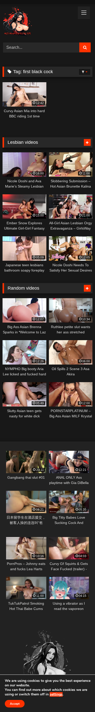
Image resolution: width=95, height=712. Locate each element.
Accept (15, 704)
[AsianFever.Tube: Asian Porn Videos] (39, 22)
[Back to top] (79, 697)
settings (56, 694)
